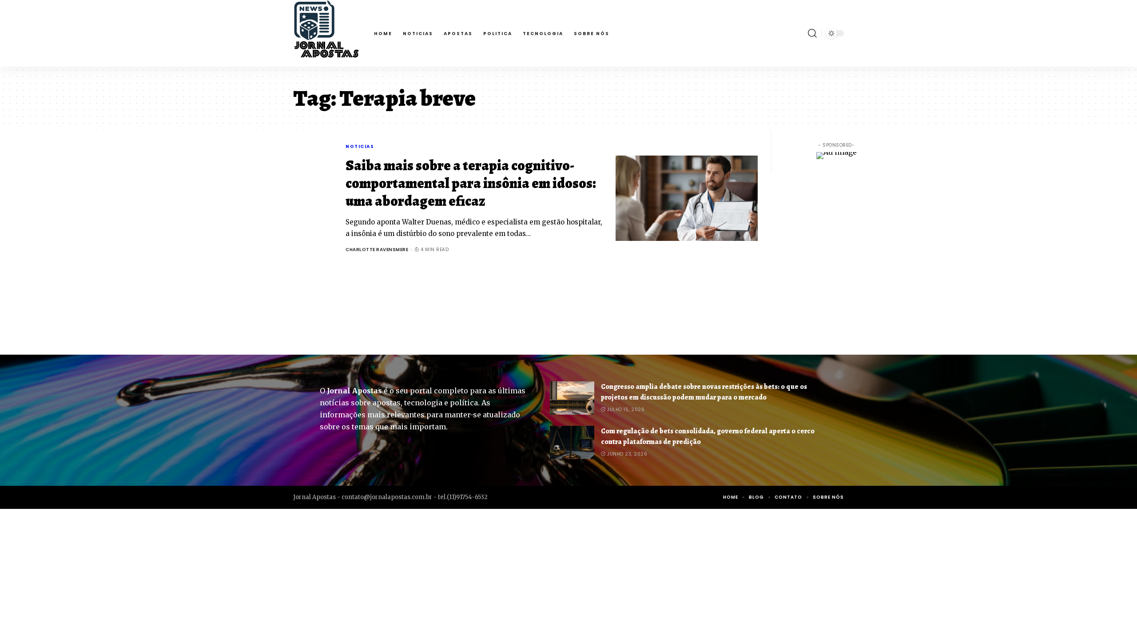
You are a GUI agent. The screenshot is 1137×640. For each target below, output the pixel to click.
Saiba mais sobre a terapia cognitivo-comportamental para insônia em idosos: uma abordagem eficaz (471, 183)
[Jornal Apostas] (326, 33)
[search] (812, 33)
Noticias (360, 146)
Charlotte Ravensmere (377, 249)
